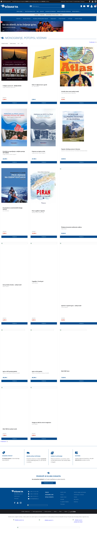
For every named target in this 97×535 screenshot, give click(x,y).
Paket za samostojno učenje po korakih (11, 373)
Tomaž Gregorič (12, 154)
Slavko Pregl (41, 212)
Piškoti (60, 511)
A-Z (18, 43)
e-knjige (70, 18)
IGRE (38, 11)
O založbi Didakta (64, 501)
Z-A (22, 43)
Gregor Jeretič (6, 154)
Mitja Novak (64, 228)
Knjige (47, 492)
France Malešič (64, 307)
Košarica (76, 501)
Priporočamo (62, 18)
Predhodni (92, 42)
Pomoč (62, 494)
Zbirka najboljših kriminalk (64, 11)
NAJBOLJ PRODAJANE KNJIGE (40, 18)
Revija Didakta (75, 11)
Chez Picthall (64, 93)
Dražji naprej (13, 43)
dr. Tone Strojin (35, 86)
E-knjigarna (42, 14)
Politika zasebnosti (47, 511)
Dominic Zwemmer (72, 93)
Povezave (62, 504)
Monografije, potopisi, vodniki (52, 14)
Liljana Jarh (12, 87)
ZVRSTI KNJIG (19, 11)
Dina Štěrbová (6, 210)
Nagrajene (53, 18)
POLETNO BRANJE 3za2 (30, 11)
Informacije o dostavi (79, 494)
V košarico (14, 102)
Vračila (75, 497)
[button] (31, 6)
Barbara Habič (35, 212)
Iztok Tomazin (35, 283)
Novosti (42, 11)
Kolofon (55, 511)
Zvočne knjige (78, 18)
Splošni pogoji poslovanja (80, 492)
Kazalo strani (63, 497)
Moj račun (76, 499)
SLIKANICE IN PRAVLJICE (50, 11)
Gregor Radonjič (6, 87)
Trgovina (36, 14)
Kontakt (62, 499)
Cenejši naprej (5, 43)
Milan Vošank (6, 286)
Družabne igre (49, 494)
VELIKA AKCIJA (26, 18)
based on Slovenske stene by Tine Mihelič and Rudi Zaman (74, 150)
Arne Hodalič (35, 424)
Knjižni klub (63, 492)
